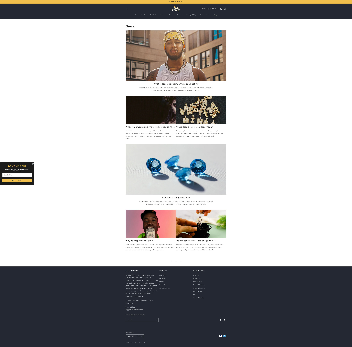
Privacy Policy (197, 281)
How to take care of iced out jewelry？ (196, 240)
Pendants (162, 278)
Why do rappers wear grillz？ (141, 240)
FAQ (194, 294)
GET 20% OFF (17, 180)
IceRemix (132, 342)
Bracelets (162, 285)
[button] (128, 9)
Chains (161, 281)
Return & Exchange (199, 285)
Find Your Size (197, 291)
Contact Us (196, 278)
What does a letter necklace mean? (194, 127)
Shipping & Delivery (199, 288)
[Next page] (181, 261)
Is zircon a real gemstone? (176, 197)
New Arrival (163, 275)
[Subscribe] (156, 320)
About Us (196, 275)
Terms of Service (198, 297)
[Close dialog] (33, 164)
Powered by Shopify (140, 342)
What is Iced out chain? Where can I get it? (176, 84)
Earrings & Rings (164, 288)
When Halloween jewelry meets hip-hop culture (150, 127)
